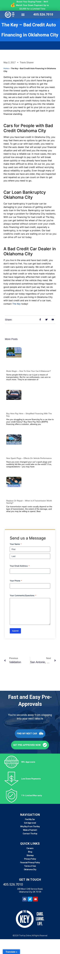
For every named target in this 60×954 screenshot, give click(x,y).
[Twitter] (30, 899)
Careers (30, 848)
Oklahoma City (30, 869)
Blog (30, 852)
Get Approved (30, 823)
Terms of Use (30, 866)
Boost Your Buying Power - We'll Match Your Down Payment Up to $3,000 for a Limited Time (32, 5)
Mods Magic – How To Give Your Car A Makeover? (28, 371)
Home (6, 68)
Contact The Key (30, 833)
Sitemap (30, 855)
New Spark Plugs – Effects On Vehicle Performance (29, 458)
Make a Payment (30, 830)
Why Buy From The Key (30, 826)
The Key (16, 303)
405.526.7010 (43, 14)
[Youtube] (35, 899)
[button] (23, 14)
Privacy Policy (30, 859)
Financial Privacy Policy (30, 862)
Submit (15, 631)
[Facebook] (24, 899)
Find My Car (30, 819)
